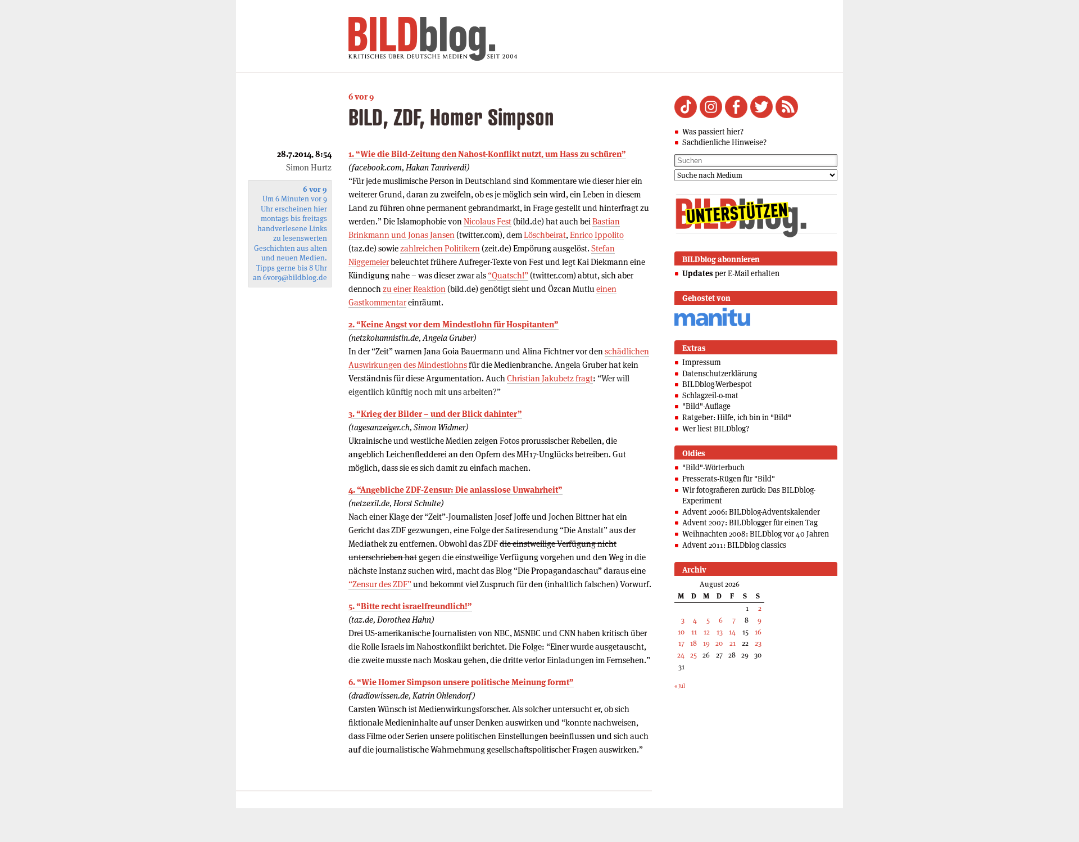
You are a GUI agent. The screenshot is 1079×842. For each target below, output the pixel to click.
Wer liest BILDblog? (715, 429)
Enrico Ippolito (597, 234)
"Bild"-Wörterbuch (713, 467)
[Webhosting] (712, 324)
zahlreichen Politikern (440, 248)
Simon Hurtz (309, 167)
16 (758, 632)
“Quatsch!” (508, 275)
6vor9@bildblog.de (295, 277)
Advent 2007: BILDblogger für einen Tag (750, 522)
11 (694, 632)
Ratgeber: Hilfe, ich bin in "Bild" (736, 417)
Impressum (701, 362)
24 (680, 655)
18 (693, 643)
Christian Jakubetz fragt (550, 378)
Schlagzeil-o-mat (710, 395)
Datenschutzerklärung (719, 373)
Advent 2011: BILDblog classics (734, 545)
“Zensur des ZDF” (379, 584)
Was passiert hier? (712, 132)
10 (681, 632)
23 (758, 643)
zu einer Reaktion (414, 288)
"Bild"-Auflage (706, 406)
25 (693, 655)
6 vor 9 (361, 96)
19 (706, 643)
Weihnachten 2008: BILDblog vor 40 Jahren (755, 534)
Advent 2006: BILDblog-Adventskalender (751, 512)
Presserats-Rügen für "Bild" (728, 479)
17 (681, 643)
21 (732, 643)
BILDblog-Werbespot (717, 384)
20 (719, 643)
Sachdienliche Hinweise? (724, 142)
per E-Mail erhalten (730, 273)
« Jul (679, 686)
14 (732, 632)
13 (720, 632)
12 (707, 632)
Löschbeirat (545, 234)
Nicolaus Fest (487, 221)
